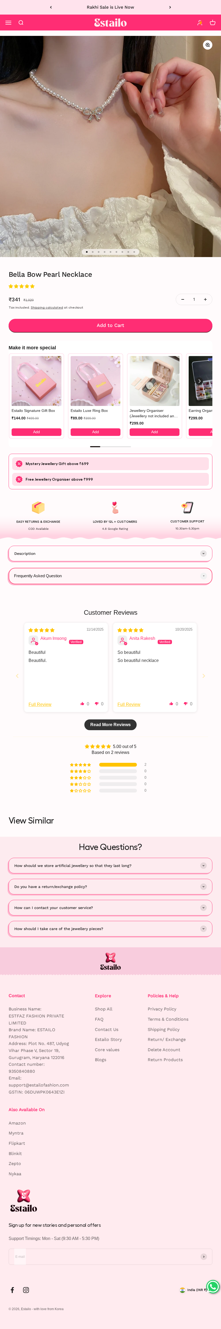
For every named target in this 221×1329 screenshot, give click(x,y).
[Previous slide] (17, 676)
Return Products (165, 1059)
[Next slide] (203, 676)
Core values (107, 1049)
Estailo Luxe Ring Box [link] (89, 410)
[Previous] (51, 7)
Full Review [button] (40, 704)
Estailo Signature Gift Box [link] (33, 410)
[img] (41, 630)
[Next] (170, 7)
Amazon (17, 1123)
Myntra (16, 1133)
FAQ (99, 1019)
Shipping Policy (163, 1029)
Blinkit (15, 1153)
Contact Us (106, 1029)
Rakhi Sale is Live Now (110, 7)
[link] (36, 381)
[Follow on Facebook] (12, 1290)
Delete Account (164, 1049)
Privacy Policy (162, 1009)
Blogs (100, 1059)
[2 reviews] (110, 286)
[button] (21, 286)
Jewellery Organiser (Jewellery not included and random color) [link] (153, 413)
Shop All (103, 1009)
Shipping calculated (47, 307)
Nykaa (15, 1173)
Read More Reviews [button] (110, 724)
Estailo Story (108, 1039)
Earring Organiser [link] (204, 410)
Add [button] (36, 432)
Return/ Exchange (167, 1039)
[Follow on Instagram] (26, 1290)
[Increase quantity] (205, 299)
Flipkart (17, 1143)
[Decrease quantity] (182, 299)
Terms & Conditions (168, 1019)
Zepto (15, 1163)
